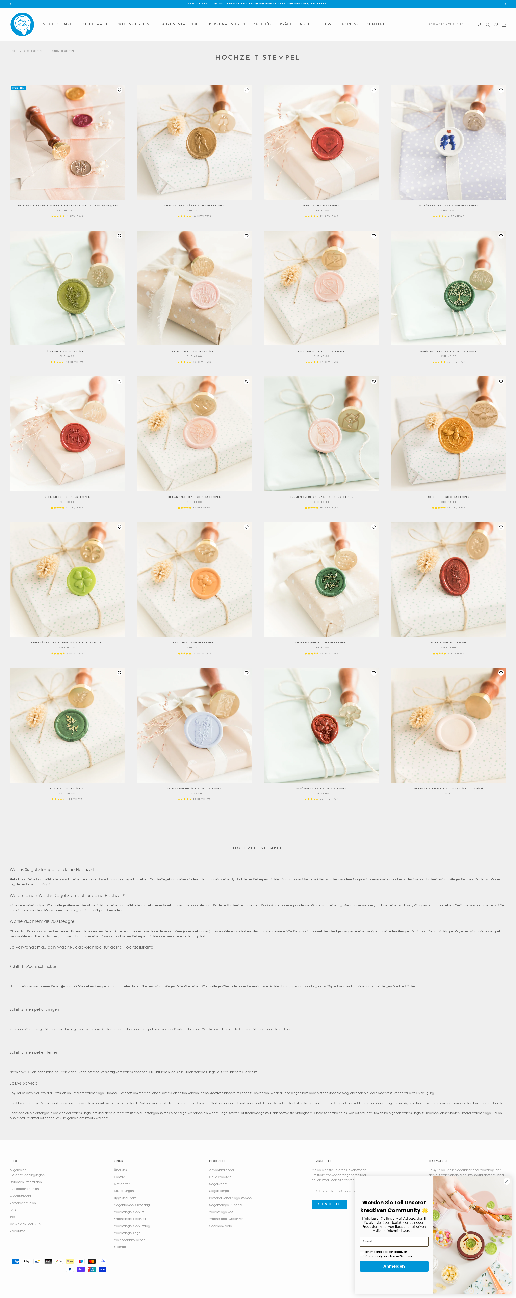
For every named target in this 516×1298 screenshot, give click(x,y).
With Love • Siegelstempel (194, 351)
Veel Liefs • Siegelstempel (67, 497)
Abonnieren (329, 1204)
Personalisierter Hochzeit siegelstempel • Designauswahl (67, 206)
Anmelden (394, 1266)
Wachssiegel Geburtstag (132, 1226)
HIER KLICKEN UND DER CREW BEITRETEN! (296, 4)
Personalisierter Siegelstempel (230, 1198)
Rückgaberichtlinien (24, 1188)
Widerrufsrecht (20, 1196)
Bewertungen (124, 1191)
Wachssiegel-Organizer (226, 1218)
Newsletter (122, 1184)
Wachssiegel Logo (127, 1233)
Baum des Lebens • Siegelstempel (448, 351)
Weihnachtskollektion (129, 1240)
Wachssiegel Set (136, 24)
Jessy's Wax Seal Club (25, 1224)
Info (12, 1216)
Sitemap (120, 1246)
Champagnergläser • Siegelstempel (194, 206)
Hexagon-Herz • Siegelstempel (194, 497)
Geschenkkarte (220, 1226)
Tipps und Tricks (125, 1198)
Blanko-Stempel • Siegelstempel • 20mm (448, 788)
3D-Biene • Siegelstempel (449, 497)
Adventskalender (181, 24)
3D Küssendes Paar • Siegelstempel (449, 206)
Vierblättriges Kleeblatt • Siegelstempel (67, 643)
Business (349, 24)
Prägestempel (295, 24)
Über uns (120, 1170)
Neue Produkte (220, 1177)
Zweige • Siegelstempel (67, 351)
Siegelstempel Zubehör (225, 1205)
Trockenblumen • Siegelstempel (194, 788)
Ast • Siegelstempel (67, 788)
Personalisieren (227, 24)
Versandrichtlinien (23, 1203)
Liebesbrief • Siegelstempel (321, 351)
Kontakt (376, 24)
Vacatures (17, 1231)
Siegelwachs (96, 24)
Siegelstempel (59, 24)
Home (14, 51)
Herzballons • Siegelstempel (321, 788)
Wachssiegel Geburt (129, 1212)
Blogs (325, 24)
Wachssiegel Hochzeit (130, 1218)
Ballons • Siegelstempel (194, 643)
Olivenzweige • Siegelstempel (321, 643)
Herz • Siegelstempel (321, 206)
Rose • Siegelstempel (449, 643)
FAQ (13, 1210)
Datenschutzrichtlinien (26, 1182)
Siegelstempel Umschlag (132, 1205)
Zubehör (262, 24)
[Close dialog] (506, 1181)
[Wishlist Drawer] (495, 24)
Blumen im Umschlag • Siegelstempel (321, 497)
